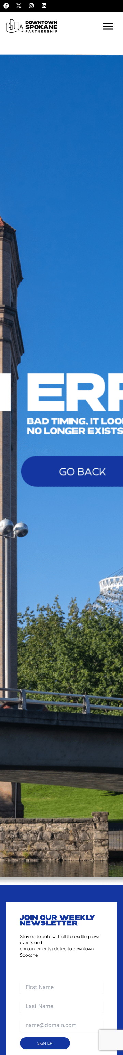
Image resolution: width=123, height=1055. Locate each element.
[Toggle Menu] (107, 26)
